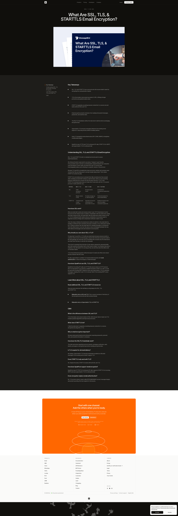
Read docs (93, 417)
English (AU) (131, 493)
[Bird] (45, 2)
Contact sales (128, 2)
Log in (121, 2)
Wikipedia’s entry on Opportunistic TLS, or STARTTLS (85, 302)
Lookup (46, 473)
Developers (91, 2)
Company (99, 2)
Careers (77, 488)
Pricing (85, 2)
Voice (45, 465)
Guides (77, 478)
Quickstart (78, 463)
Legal (108, 468)
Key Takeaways (49, 84)
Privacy (108, 473)
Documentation (79, 460)
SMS (45, 463)
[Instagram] (111, 488)
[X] (107, 488)
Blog (77, 485)
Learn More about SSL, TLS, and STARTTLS (51, 92)
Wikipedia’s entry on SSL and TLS (80, 294)
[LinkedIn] (109, 488)
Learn (77, 480)
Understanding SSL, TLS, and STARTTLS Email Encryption (52, 88)
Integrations (78, 473)
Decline (170, 512)
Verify (45, 470)
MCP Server (78, 468)
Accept (157, 512)
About (108, 460)
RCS (45, 475)
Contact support (123, 493)
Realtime (46, 483)
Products (79, 2)
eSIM (45, 480)
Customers (78, 475)
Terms (108, 470)
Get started (85, 417)
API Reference (79, 465)
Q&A (47, 95)
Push (45, 478)
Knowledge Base (79, 470)
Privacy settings (114, 493)
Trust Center (110, 475)
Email (45, 460)
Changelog (78, 483)
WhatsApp (47, 468)
